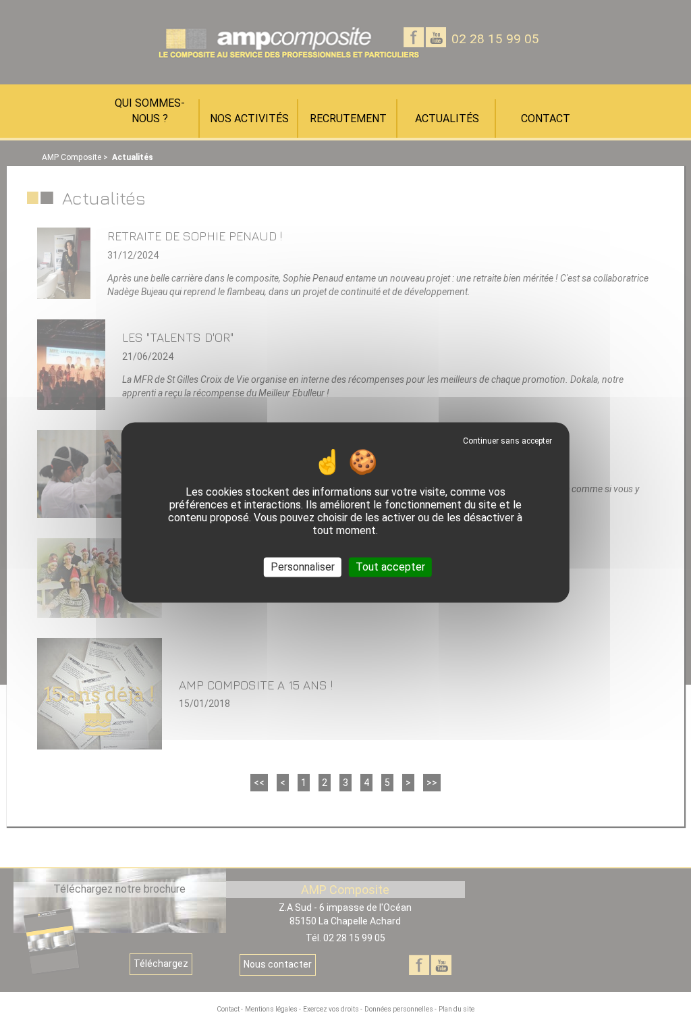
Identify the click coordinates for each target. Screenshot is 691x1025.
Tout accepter (390, 566)
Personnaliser (303, 566)
